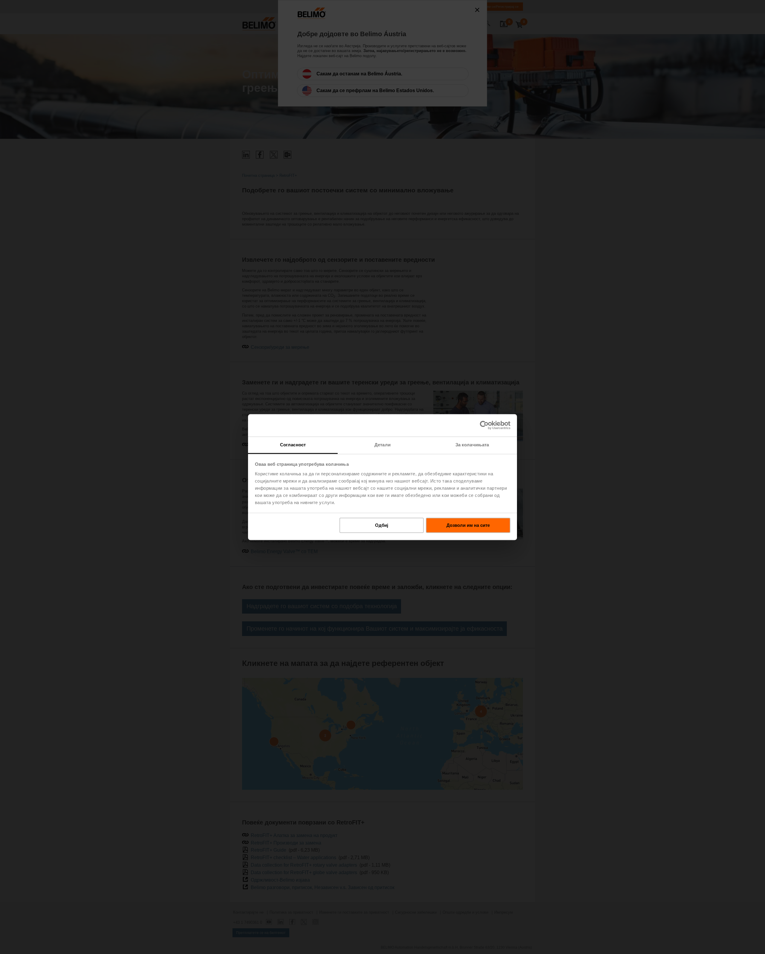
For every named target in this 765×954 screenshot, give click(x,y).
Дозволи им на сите (468, 525)
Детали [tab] (382, 444)
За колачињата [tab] (472, 444)
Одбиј (381, 525)
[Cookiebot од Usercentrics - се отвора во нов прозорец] (484, 425)
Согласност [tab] (293, 444)
